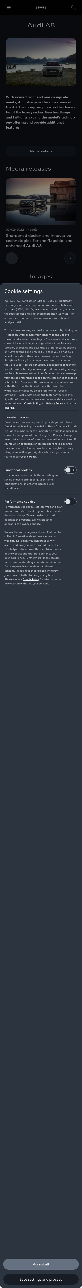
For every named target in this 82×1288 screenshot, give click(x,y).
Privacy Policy (54, 403)
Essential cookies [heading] (16, 417)
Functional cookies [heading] (18, 470)
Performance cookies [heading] (19, 501)
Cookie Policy (32, 403)
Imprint (9, 407)
